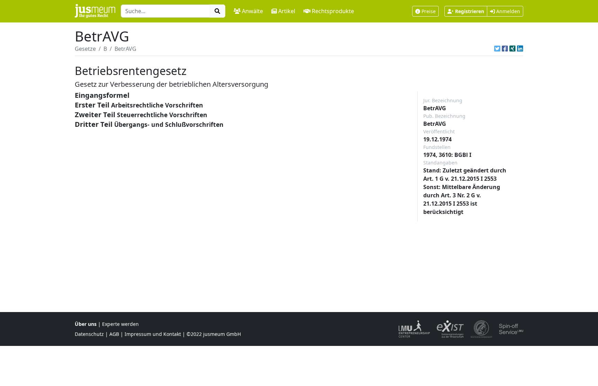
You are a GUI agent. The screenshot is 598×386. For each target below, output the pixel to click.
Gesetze (85, 49)
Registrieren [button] (469, 11)
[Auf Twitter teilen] (497, 49)
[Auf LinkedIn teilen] (520, 49)
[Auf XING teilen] (512, 49)
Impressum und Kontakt (153, 334)
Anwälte (252, 11)
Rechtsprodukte (333, 11)
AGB (114, 334)
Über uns (86, 324)
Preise (429, 11)
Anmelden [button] (507, 11)
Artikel (286, 11)
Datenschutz (89, 334)
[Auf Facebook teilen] (505, 49)
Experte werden (120, 324)
